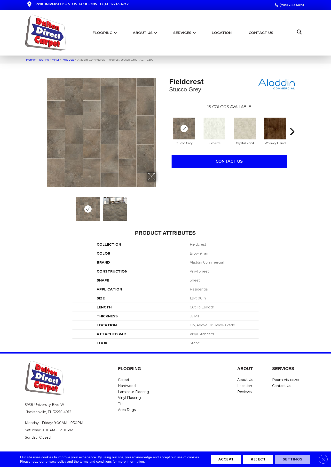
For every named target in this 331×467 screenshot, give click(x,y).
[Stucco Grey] (184, 128)
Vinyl (55, 59)
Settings (293, 459)
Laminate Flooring (133, 392)
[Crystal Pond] (245, 128)
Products (68, 59)
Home (30, 59)
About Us (143, 32)
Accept (226, 459)
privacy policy (56, 461)
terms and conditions (96, 461)
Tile (121, 404)
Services (182, 32)
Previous (43, 206)
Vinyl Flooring (129, 397)
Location (222, 32)
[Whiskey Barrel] (275, 128)
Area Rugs (127, 410)
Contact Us (261, 32)
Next (159, 206)
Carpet (123, 380)
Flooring (102, 32)
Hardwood (127, 386)
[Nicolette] (214, 128)
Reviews (244, 392)
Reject (258, 459)
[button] (115, 32)
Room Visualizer (285, 380)
